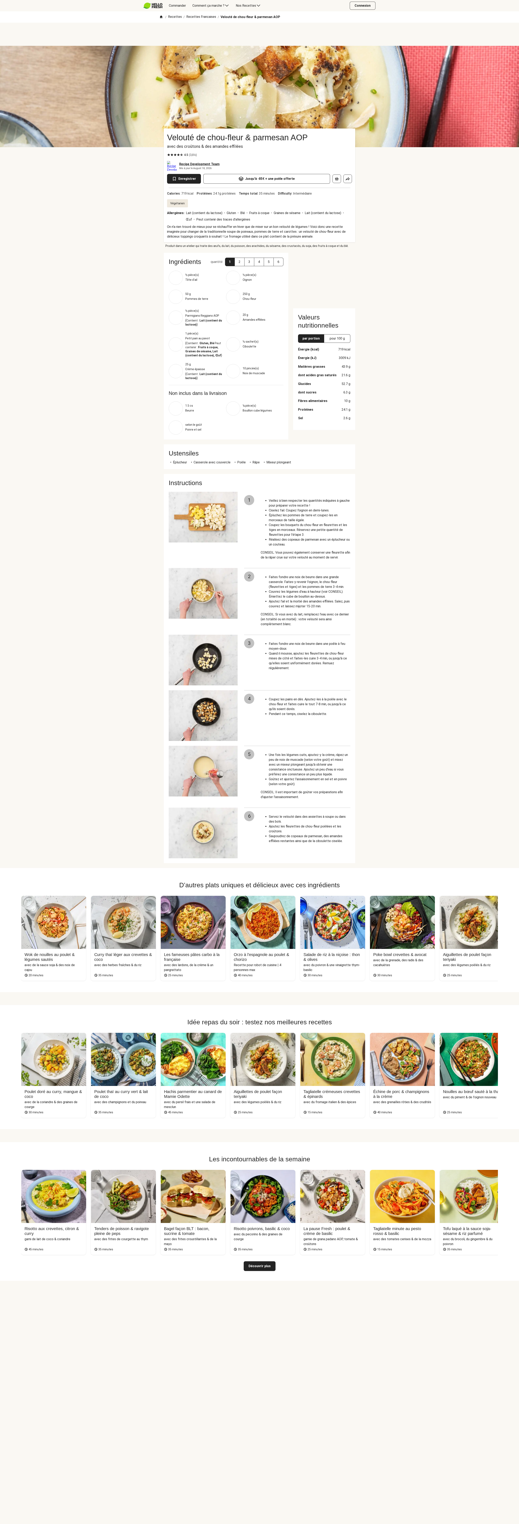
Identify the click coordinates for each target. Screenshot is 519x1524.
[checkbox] (168, 154)
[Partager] (347, 179)
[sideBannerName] (324, 278)
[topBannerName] (259, 34)
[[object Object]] (336, 179)
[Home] (161, 17)
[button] (230, 262)
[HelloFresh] (153, 6)
